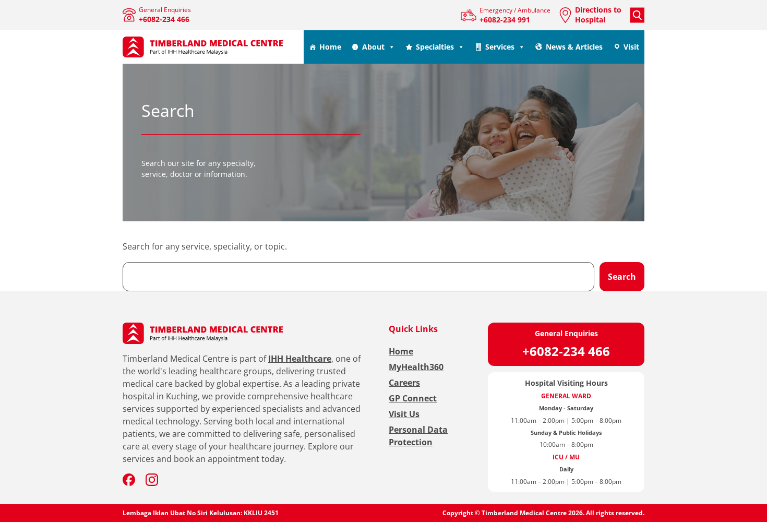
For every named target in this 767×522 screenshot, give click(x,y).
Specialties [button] (435, 47)
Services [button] (499, 47)
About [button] (373, 47)
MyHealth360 (416, 367)
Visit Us (404, 414)
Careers (404, 382)
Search (622, 276)
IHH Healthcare (299, 358)
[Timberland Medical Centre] (203, 47)
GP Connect (413, 398)
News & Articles (574, 47)
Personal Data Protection (418, 436)
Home (330, 47)
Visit (631, 47)
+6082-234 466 (566, 351)
